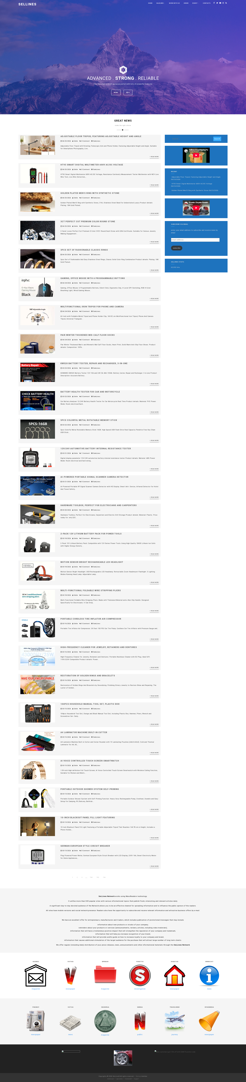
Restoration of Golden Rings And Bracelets (88, 675)
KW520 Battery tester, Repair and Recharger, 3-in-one (94, 363)
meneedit (128, 1079)
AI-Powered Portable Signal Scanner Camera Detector (94, 477)
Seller (76, 141)
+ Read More (154, 156)
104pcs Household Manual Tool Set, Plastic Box (90, 704)
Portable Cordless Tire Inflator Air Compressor (91, 619)
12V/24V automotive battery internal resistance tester (96, 448)
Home (150, 3)
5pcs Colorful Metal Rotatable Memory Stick (89, 420)
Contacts (207, 3)
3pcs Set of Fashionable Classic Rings (84, 250)
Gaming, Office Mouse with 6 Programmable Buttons (93, 278)
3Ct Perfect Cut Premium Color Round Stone (88, 221)
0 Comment (85, 141)
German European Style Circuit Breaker (85, 846)
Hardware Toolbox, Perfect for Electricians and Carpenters (99, 505)
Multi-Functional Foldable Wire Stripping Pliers (91, 590)
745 (97, 877)
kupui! (136, 1079)
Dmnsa (138, 1076)
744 (91, 877)
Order (186, 3)
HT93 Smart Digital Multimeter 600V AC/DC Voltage (92, 165)
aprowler (119, 1079)
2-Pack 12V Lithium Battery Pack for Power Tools (91, 534)
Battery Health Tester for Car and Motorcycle (90, 392)
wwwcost (110, 1079)
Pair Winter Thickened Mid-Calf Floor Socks (88, 335)
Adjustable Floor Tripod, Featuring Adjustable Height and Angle (101, 136)
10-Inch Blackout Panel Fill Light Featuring (88, 817)
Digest (195, 3)
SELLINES (27, 4)
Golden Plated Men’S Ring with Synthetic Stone (90, 193)
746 (104, 877)
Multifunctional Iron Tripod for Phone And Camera (92, 306)
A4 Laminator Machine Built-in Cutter (84, 732)
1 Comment (85, 453)
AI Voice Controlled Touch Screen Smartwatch (90, 761)
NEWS (116, 92)
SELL (128, 92)
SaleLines (160, 3)
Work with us (174, 3)
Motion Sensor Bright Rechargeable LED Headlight (92, 562)
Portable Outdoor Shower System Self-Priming (90, 789)
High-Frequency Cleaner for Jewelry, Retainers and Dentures (99, 647)
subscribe (176, 248)
